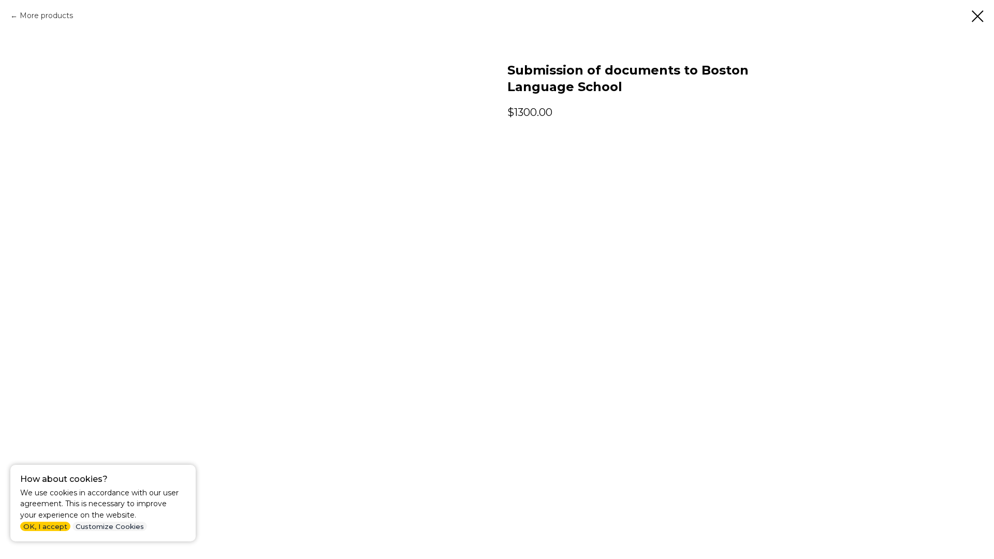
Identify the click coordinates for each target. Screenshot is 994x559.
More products (46, 15)
